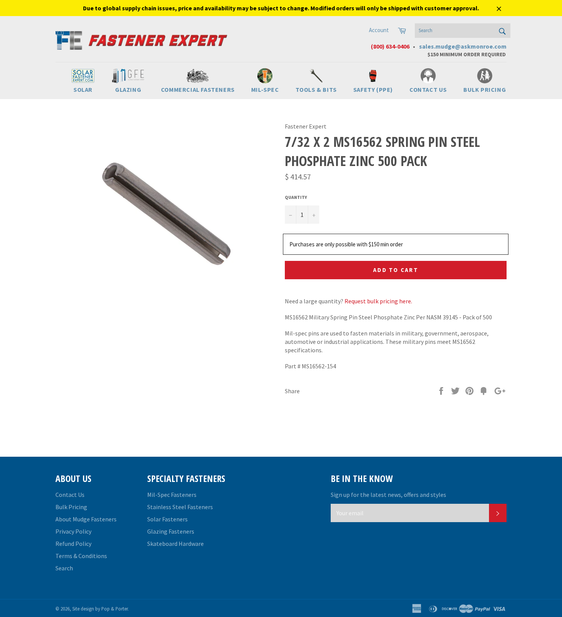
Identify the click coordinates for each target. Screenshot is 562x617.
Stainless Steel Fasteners (180, 507)
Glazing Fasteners (170, 531)
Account (379, 30)
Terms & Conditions (81, 556)
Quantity (296, 197)
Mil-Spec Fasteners (172, 494)
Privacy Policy (73, 531)
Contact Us (69, 494)
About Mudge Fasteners (86, 519)
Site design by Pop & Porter (100, 609)
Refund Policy (73, 543)
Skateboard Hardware (175, 543)
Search (64, 568)
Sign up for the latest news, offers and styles (388, 494)
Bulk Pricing (71, 507)
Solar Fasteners (167, 519)
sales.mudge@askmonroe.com (463, 46)
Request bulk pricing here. (378, 301)
